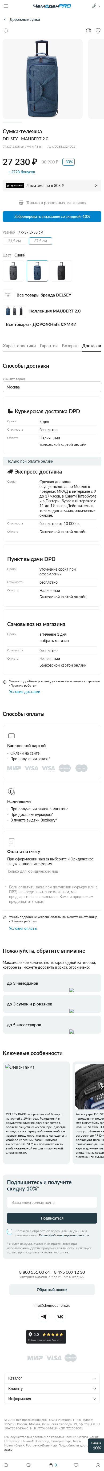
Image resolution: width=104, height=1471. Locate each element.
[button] (98, 1465)
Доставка (91, 345)
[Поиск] (6, 1465)
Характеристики (19, 345)
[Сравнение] (28, 1465)
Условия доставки (24, 691)
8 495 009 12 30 (69, 1271)
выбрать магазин (54, 640)
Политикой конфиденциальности (64, 1235)
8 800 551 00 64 (34, 1271)
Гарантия (49, 345)
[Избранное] (76, 1465)
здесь (8, 1450)
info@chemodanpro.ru (52, 1305)
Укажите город (14, 379)
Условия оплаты (23, 928)
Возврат (70, 345)
